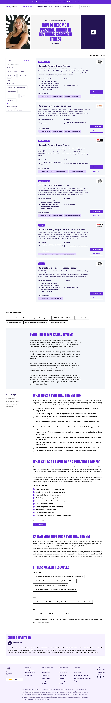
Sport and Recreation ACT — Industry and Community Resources (54, 614)
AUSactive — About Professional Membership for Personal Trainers (55, 581)
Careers (51, 20)
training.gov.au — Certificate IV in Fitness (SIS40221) (51, 585)
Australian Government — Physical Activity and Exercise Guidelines (55, 589)
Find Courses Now (39, 524)
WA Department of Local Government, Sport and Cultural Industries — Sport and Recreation (63, 602)
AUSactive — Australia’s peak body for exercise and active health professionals (59, 576)
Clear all (26, 60)
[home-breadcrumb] (46, 20)
